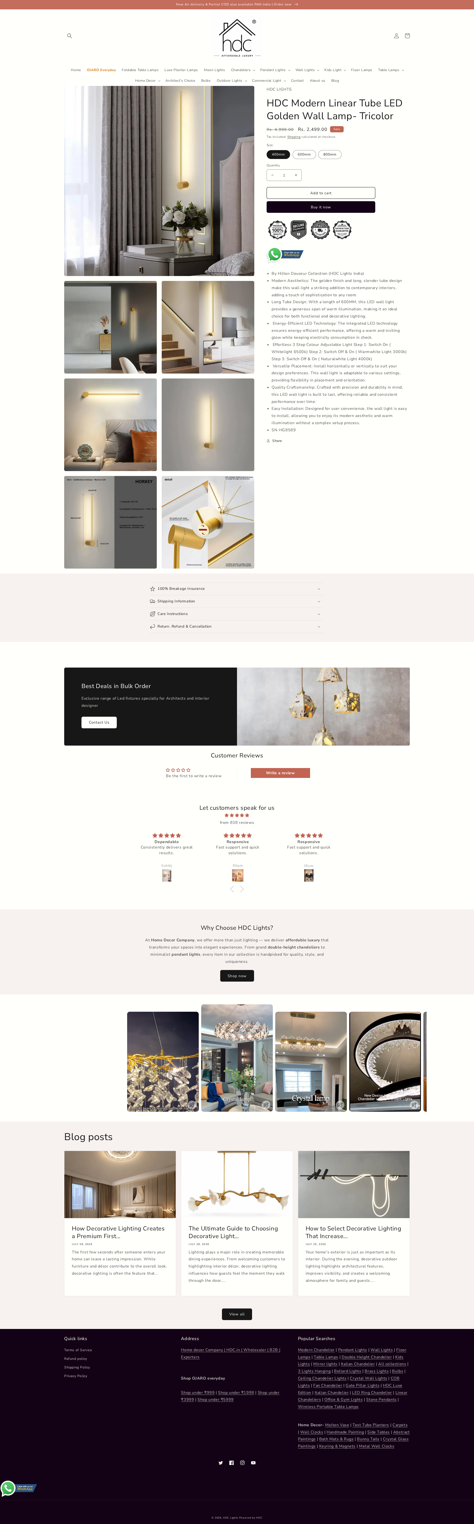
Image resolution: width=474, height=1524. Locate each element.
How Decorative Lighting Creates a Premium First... (118, 1232)
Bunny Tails (368, 1439)
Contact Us (99, 722)
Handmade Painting (345, 1432)
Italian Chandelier (358, 1364)
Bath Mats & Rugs (336, 1439)
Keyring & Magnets (337, 1446)
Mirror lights (325, 1364)
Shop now (237, 975)
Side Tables (378, 1432)
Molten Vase (337, 1425)
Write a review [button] (280, 773)
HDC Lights (230, 1518)
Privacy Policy (75, 1376)
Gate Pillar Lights (362, 1385)
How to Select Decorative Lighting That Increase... (353, 1232)
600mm (304, 154)
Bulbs (397, 1371)
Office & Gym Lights (343, 1399)
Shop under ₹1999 (236, 1392)
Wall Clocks (311, 1432)
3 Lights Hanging (314, 1371)
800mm (329, 154)
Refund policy (75, 1358)
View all (237, 1314)
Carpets (400, 1425)
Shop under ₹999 (198, 1392)
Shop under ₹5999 (216, 1399)
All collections (392, 1364)
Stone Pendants (381, 1399)
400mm (278, 154)
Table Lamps (326, 1357)
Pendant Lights (352, 1350)
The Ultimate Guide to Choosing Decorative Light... (233, 1232)
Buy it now (321, 207)
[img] (237, 815)
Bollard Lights (347, 1371)
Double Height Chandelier (367, 1357)
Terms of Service (78, 1350)
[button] (69, 35)
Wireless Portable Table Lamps (328, 1406)
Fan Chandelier (327, 1385)
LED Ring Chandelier (372, 1392)
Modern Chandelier (316, 1350)
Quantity (273, 165)
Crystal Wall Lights (368, 1378)
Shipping (294, 137)
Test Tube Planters (371, 1425)
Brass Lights (377, 1371)
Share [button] (277, 440)
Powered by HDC (250, 1518)
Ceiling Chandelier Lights (322, 1378)
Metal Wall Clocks (376, 1446)
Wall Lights (382, 1350)
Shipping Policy (77, 1367)
